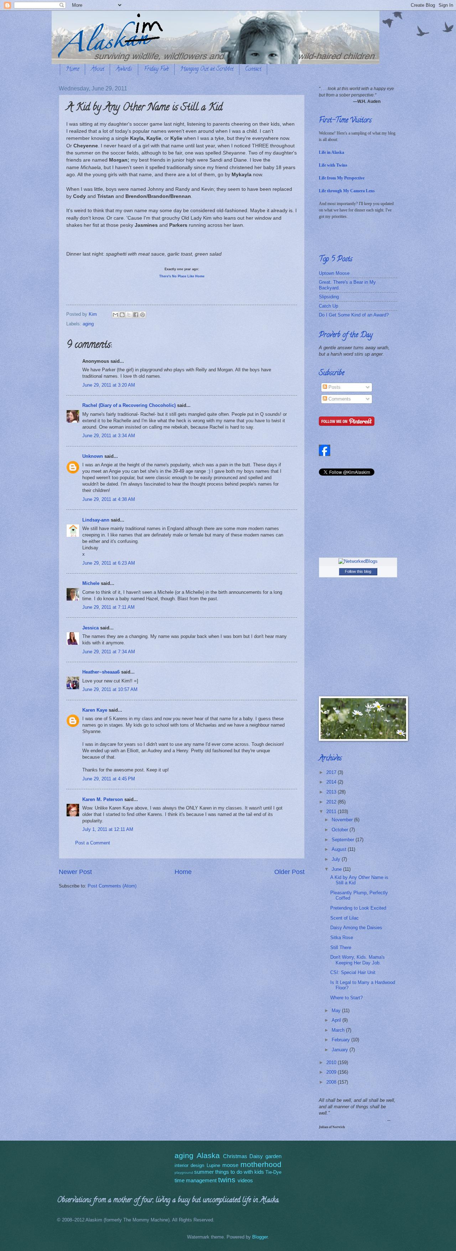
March (339, 1030)
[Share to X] (129, 314)
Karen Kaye (94, 710)
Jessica (90, 627)
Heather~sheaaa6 (101, 672)
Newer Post (75, 871)
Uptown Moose (334, 273)
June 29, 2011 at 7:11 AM (108, 607)
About (97, 69)
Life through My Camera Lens (347, 190)
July (337, 859)
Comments (339, 399)
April (337, 1020)
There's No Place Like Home (181, 276)
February (341, 1039)
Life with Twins (333, 165)
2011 (332, 811)
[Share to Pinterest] (142, 314)
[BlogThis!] (122, 314)
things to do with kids (239, 1172)
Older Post (289, 871)
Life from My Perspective (341, 178)
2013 (332, 792)
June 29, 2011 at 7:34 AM (108, 651)
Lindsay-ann (95, 520)
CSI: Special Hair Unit (352, 972)
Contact (253, 69)
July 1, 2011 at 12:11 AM (107, 829)
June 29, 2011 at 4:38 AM (108, 499)
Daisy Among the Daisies (356, 927)
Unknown (92, 456)
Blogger (260, 1237)
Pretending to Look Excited (358, 908)
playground (184, 1172)
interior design (189, 1165)
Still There (340, 947)
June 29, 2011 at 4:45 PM (108, 778)
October (340, 829)
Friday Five (156, 69)
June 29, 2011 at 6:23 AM (108, 563)
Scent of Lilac (344, 918)
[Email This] (115, 314)
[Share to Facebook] (135, 314)
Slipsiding (329, 296)
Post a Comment (92, 843)
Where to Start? (346, 997)
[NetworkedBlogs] (358, 561)
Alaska (208, 1155)
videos (245, 1180)
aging (88, 323)
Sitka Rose (341, 937)
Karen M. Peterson (102, 799)
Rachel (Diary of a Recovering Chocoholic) (129, 405)
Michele (90, 583)
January (340, 1049)
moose (230, 1165)
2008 (332, 1082)
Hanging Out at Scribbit (206, 69)
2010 (332, 1062)
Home (72, 69)
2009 (332, 1072)
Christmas (235, 1156)
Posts (334, 387)
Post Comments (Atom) (112, 886)
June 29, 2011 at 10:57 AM (110, 689)
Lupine (213, 1165)
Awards (124, 69)
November (343, 819)
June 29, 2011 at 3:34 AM (108, 435)
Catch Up (328, 306)
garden (273, 1156)
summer (204, 1172)
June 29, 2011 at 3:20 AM (108, 385)
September (344, 839)
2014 (332, 782)
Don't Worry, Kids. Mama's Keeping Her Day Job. (357, 959)
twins (226, 1180)
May (337, 1010)
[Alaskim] (324, 454)
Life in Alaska (331, 152)
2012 (332, 802)
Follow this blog (358, 571)
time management (196, 1180)
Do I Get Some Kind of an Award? (354, 315)
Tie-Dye (273, 1172)
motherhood (260, 1164)
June (337, 869)
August (340, 849)
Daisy (256, 1156)
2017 (332, 772)
